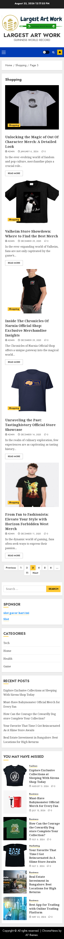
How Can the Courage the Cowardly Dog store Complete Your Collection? (44, 829)
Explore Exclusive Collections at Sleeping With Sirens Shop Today (30, 693)
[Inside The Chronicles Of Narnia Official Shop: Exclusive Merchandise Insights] (32, 291)
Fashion (33, 766)
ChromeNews (50, 931)
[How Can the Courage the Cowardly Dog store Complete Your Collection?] (15, 828)
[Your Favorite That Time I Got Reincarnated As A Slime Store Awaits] (15, 855)
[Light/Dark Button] (46, 52)
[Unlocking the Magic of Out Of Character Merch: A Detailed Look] (32, 107)
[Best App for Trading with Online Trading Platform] (15, 908)
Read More (14, 173)
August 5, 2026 (40, 786)
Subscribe (59, 52)
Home (7, 651)
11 (27, 573)
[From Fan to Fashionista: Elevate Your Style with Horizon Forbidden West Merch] (32, 485)
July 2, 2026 (38, 866)
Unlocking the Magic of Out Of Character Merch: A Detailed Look (32, 142)
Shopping (14, 125)
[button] (4, 52)
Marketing (34, 845)
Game (7, 666)
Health (7, 659)
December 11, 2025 (31, 534)
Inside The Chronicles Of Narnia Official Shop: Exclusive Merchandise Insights (27, 328)
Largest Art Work (32, 35)
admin (11, 151)
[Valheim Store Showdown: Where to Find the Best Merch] (32, 202)
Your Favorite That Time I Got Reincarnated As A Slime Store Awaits (42, 855)
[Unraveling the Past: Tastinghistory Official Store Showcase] (32, 390)
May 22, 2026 (39, 917)
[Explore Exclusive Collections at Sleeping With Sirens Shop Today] (15, 775)
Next (35, 573)
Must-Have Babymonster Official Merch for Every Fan (44, 802)
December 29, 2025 (31, 241)
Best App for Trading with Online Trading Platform (44, 908)
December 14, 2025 (31, 434)
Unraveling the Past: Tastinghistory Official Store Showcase (30, 425)
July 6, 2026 (38, 839)
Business (33, 794)
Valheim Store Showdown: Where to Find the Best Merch (31, 233)
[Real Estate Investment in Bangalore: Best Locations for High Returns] (15, 881)
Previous (11, 567)
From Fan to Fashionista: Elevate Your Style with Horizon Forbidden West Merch (26, 521)
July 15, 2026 (39, 810)
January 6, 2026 (29, 151)
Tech (6, 643)
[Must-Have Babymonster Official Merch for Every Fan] (15, 802)
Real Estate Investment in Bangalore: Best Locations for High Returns (42, 884)
